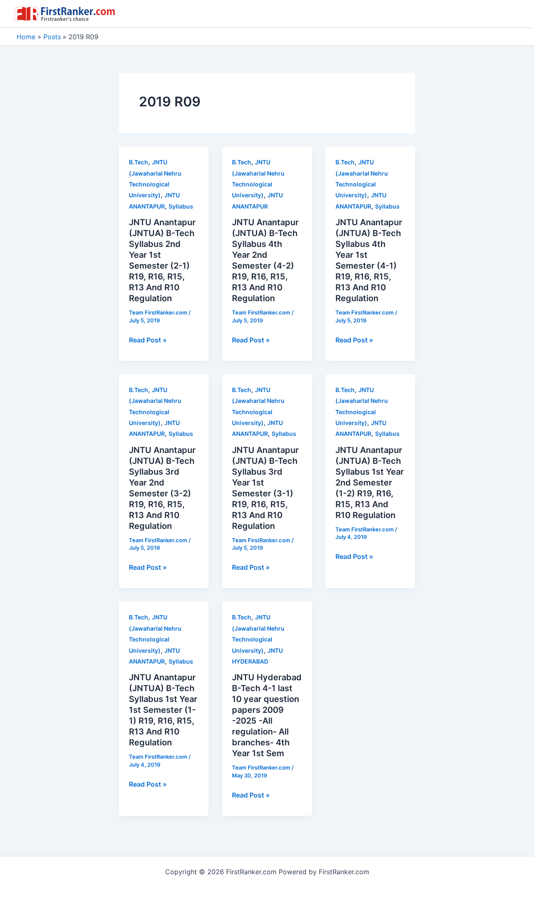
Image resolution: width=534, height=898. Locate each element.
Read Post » (148, 340)
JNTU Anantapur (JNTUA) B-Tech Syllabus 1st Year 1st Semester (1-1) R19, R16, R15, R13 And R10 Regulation (163, 709)
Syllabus (181, 206)
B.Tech (138, 162)
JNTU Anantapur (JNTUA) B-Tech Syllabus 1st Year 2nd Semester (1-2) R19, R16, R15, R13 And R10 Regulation (369, 482)
